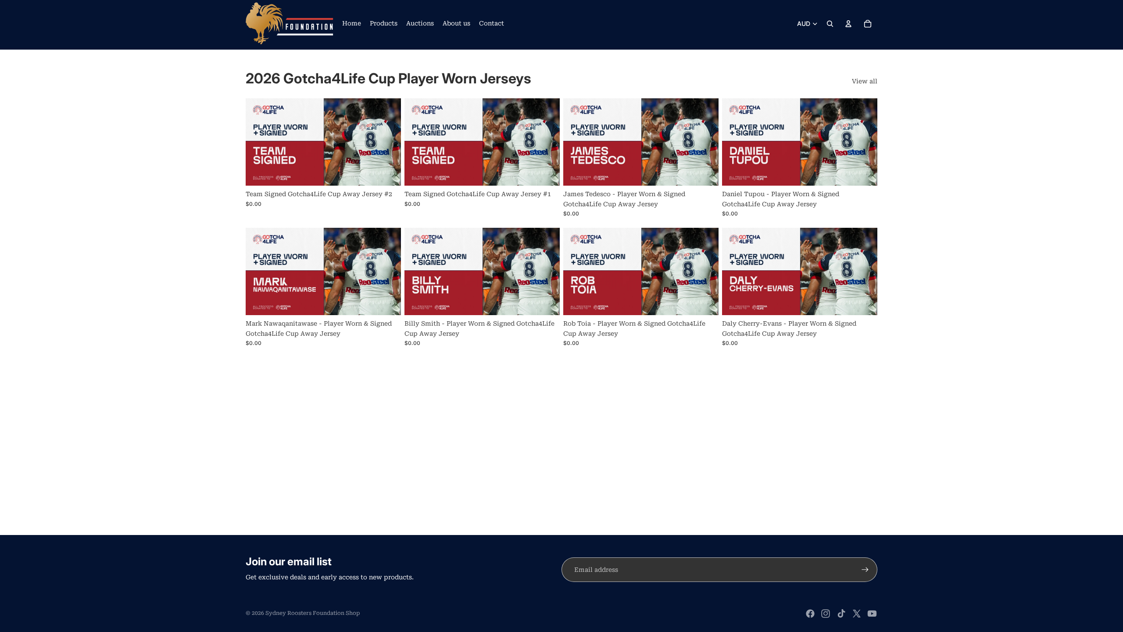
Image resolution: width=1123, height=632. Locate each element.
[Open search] (830, 23)
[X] (856, 613)
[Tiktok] (841, 613)
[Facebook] (810, 613)
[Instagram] (825, 613)
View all (864, 81)
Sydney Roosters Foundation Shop (312, 613)
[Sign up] (865, 569)
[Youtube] (872, 613)
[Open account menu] (848, 23)
